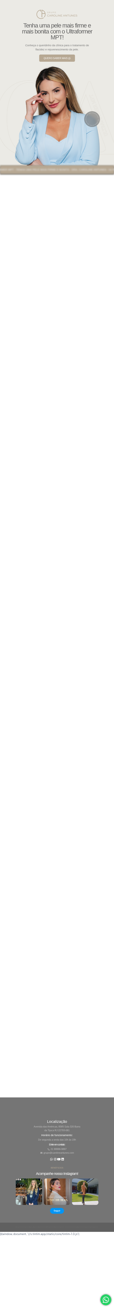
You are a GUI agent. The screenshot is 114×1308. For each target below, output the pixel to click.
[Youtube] (58, 1157)
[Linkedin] (62, 1157)
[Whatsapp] (51, 1157)
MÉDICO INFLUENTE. (54, 1227)
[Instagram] (55, 1157)
